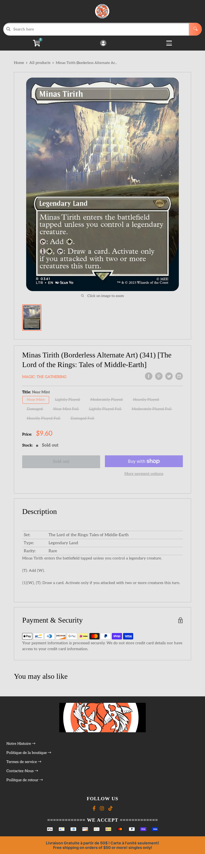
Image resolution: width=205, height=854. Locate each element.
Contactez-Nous (20, 771)
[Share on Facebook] (148, 376)
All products (39, 62)
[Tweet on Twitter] (169, 376)
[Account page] (103, 43)
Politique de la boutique (27, 752)
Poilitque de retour (23, 780)
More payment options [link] (143, 473)
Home (19, 62)
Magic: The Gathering (44, 377)
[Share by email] (179, 376)
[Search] (195, 29)
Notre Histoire (19, 743)
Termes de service (22, 762)
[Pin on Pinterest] (159, 376)
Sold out (61, 461)
